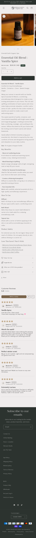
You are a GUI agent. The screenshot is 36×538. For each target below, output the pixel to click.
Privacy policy (20, 531)
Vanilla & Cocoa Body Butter (11, 247)
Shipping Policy (7, 461)
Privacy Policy (7, 473)
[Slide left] (14, 49)
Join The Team (7, 450)
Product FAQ (7, 485)
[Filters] (29, 296)
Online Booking (7, 438)
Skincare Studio (7, 446)
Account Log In (7, 493)
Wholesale (6, 489)
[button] (4, 8)
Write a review (14, 296)
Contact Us (6, 434)
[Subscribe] (31, 427)
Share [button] (4, 277)
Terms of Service (8, 469)
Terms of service (29, 531)
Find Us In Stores (8, 497)
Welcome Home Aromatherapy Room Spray (17, 245)
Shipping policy (19, 534)
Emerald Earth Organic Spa (17, 529)
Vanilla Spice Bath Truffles (10, 252)
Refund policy (7, 465)
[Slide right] (22, 49)
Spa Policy (6, 457)
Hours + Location (8, 442)
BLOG (5, 481)
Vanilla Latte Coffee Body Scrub (12, 250)
